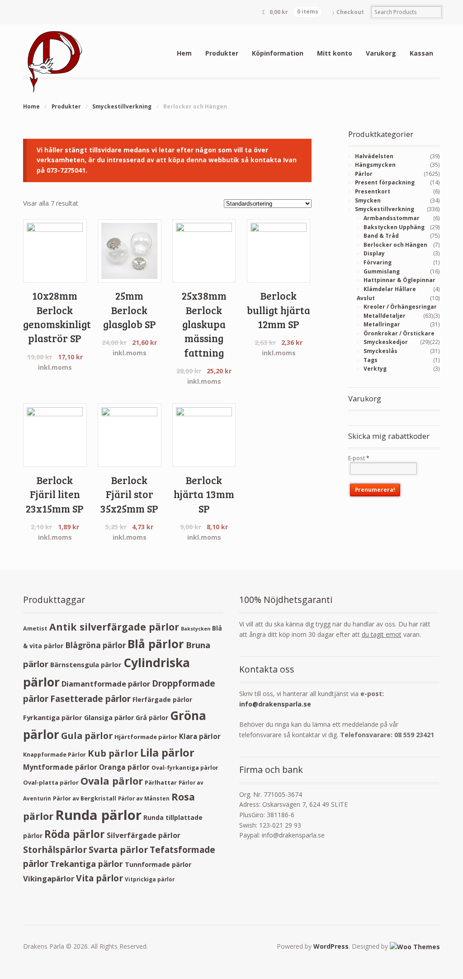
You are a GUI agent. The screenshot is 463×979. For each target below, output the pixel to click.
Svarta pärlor (118, 849)
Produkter (221, 53)
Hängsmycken (375, 165)
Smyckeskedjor (386, 342)
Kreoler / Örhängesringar (400, 307)
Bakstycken (195, 629)
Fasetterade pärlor (90, 699)
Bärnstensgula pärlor (86, 664)
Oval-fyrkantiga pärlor (184, 768)
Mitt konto (334, 53)
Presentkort (372, 191)
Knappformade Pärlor (54, 754)
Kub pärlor (113, 753)
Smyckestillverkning (121, 106)
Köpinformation (277, 53)
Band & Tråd (381, 236)
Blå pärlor (156, 643)
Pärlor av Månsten (144, 798)
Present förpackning (385, 182)
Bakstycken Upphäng (394, 227)
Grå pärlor (152, 717)
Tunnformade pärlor (158, 864)
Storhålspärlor (55, 849)
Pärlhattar (161, 782)
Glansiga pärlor (109, 717)
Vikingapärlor (48, 878)
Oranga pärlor (124, 767)
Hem (184, 53)
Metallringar (382, 324)
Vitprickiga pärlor (150, 879)
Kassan (421, 53)
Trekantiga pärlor (86, 863)
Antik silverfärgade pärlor (114, 626)
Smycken (368, 200)
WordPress (331, 946)
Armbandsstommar (392, 218)
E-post (358, 458)
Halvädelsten (374, 156)
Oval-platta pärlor (51, 782)
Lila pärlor (167, 752)
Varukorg (381, 53)
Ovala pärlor (111, 780)
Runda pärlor (98, 815)
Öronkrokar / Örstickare (399, 333)
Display (374, 253)
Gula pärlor (87, 736)
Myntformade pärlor (60, 767)
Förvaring (378, 262)
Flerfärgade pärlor (162, 699)
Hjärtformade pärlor (145, 737)
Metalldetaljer (385, 316)
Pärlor (364, 174)
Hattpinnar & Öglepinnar (399, 280)
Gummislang (382, 271)
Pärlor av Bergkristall (84, 798)
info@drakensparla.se (275, 704)
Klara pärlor (200, 736)
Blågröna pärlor (95, 645)
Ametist (35, 628)
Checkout (350, 12)
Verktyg (375, 368)
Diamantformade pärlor (105, 683)
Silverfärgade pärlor (143, 835)
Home (31, 106)
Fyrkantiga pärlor (52, 717)
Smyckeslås (380, 351)
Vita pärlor (99, 878)
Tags (371, 360)
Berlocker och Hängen (395, 245)
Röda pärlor (74, 834)
